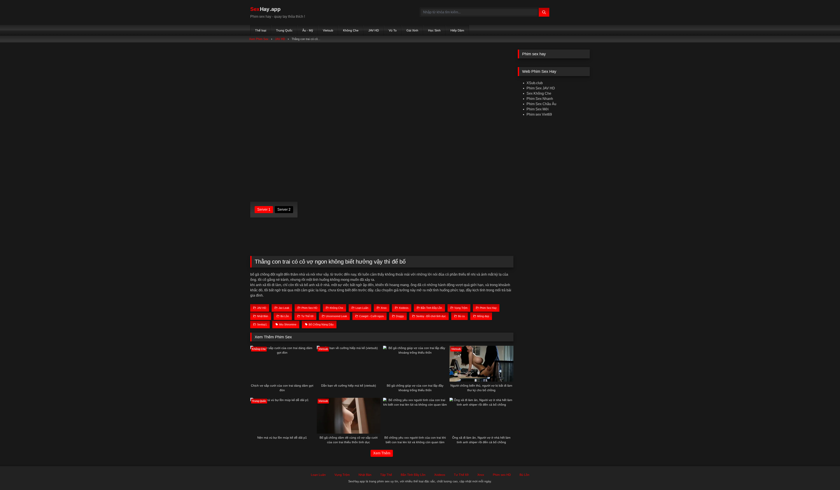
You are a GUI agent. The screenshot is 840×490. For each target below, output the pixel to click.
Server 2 (283, 209)
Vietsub (328, 30)
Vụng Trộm (342, 474)
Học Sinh (434, 30)
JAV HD (373, 30)
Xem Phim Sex (258, 39)
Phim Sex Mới (538, 109)
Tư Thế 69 (461, 474)
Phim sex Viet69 (539, 114)
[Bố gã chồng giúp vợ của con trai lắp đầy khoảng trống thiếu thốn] (415, 364)
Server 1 (263, 209)
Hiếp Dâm (457, 30)
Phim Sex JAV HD (541, 88)
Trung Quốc (284, 30)
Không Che (351, 30)
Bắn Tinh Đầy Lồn (413, 474)
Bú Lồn (524, 474)
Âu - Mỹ (307, 30)
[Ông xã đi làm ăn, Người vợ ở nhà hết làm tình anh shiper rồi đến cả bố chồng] (481, 416)
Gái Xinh (412, 30)
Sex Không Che (539, 93)
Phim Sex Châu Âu (541, 104)
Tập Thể (386, 474)
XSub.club (535, 83)
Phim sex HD (502, 474)
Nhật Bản (365, 474)
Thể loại (260, 30)
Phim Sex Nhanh (540, 99)
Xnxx (480, 474)
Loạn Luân (318, 474)
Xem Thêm (381, 453)
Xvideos (439, 474)
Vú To (393, 30)
